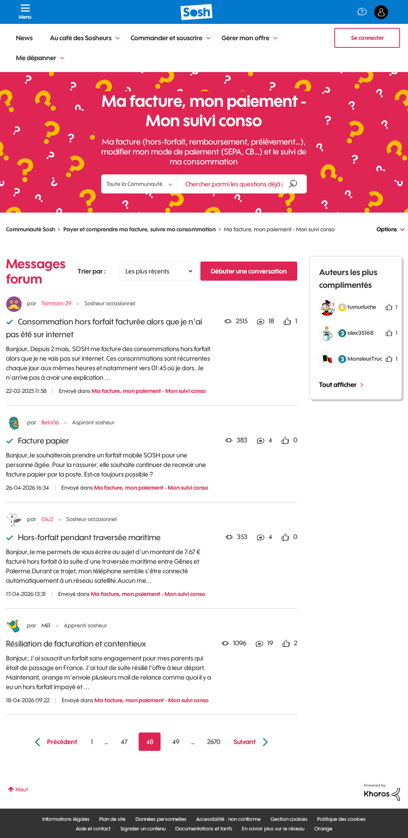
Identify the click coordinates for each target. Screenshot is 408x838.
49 (175, 742)
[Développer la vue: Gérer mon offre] (275, 38)
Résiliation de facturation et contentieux (76, 644)
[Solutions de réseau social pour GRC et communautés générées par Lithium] (382, 791)
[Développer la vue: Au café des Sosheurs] (118, 38)
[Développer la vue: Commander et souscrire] (208, 38)
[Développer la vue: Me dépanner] (62, 58)
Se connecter (367, 37)
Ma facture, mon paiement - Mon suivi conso (149, 391)
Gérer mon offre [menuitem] (245, 38)
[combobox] (242, 183)
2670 (213, 742)
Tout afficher (338, 385)
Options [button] (387, 229)
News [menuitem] (24, 38)
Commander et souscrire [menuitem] (166, 38)
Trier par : (92, 271)
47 (124, 742)
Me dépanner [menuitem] (36, 58)
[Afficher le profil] (14, 304)
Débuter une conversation (249, 271)
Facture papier (43, 440)
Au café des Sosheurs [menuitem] (81, 38)
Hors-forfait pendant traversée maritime (89, 537)
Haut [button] (22, 789)
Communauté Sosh (30, 229)
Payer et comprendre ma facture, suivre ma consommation (139, 229)
